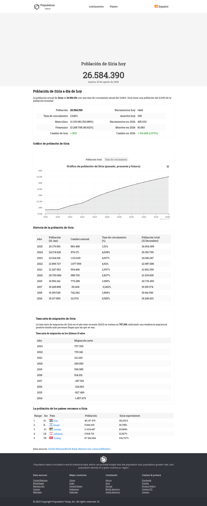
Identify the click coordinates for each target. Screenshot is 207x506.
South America (113, 492)
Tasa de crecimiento (116, 159)
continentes (96, 6)
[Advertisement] (103, 38)
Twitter (145, 483)
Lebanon (58, 433)
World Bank (71, 448)
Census (96, 448)
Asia (108, 483)
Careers (145, 492)
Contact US (147, 489)
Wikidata (105, 448)
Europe (109, 486)
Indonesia (74, 489)
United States (75, 486)
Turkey (57, 438)
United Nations (56, 448)
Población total (94, 159)
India (71, 483)
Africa (109, 480)
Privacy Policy (149, 486)
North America (113, 489)
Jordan (57, 429)
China (72, 480)
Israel (56, 425)
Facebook (146, 480)
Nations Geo (84, 448)
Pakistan (73, 492)
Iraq (55, 420)
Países (114, 6)
